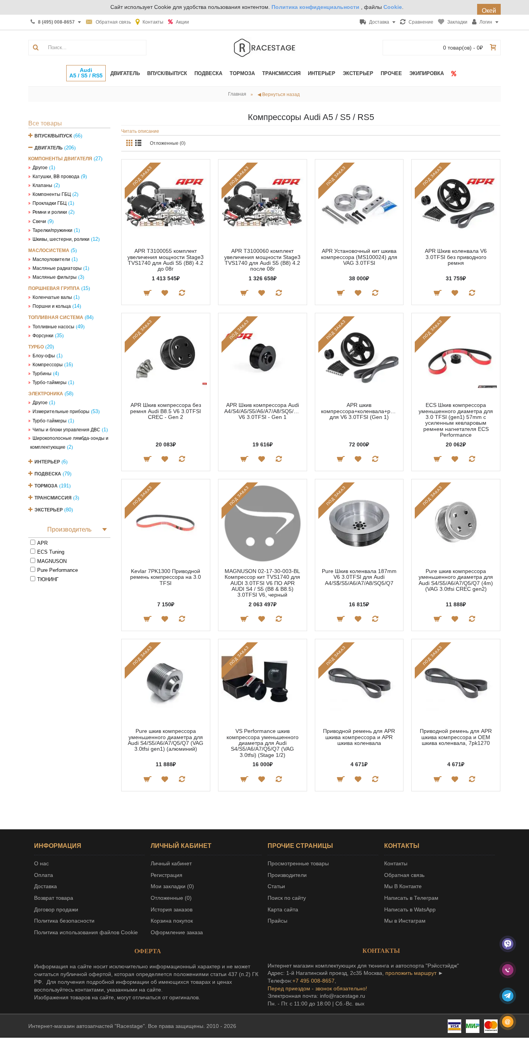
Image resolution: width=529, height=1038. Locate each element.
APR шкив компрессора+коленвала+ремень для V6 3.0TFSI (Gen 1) (360, 411)
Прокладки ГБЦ (50, 203)
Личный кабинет (171, 863)
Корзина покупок (172, 921)
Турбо (36, 347)
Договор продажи (56, 909)
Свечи (39, 221)
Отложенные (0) (167, 143)
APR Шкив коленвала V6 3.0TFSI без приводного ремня (456, 257)
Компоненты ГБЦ (52, 194)
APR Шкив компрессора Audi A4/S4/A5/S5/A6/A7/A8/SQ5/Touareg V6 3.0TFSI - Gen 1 (264, 411)
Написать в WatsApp (410, 909)
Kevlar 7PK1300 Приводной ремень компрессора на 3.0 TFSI (165, 577)
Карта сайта (283, 909)
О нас (41, 863)
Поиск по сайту (287, 898)
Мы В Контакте (403, 886)
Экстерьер (48, 510)
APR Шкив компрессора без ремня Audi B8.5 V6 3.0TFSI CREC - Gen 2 (165, 411)
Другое (40, 167)
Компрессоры (48, 364)
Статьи (276, 886)
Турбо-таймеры (50, 382)
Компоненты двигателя (60, 158)
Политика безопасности (64, 921)
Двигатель (48, 148)
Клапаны (42, 185)
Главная (237, 94)
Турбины (42, 373)
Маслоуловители (51, 259)
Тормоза (46, 486)
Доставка (45, 886)
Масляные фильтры (55, 277)
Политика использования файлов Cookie (86, 932)
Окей (489, 10)
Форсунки (43, 335)
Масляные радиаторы (57, 268)
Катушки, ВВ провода (56, 176)
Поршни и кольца (52, 306)
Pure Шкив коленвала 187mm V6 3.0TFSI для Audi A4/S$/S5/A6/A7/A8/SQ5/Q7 (359, 577)
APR (42, 543)
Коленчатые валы (52, 297)
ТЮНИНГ (47, 579)
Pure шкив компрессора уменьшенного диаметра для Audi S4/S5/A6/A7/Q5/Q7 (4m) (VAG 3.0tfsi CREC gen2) (456, 580)
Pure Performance (57, 570)
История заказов (171, 909)
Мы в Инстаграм (405, 921)
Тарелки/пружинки (52, 230)
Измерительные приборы (61, 411)
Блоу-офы (44, 356)
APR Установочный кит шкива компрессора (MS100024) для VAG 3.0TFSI (359, 257)
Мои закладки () (172, 886)
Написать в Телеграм (411, 898)
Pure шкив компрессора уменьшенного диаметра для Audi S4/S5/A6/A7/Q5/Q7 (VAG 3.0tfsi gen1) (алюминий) (165, 740)
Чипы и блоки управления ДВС (66, 429)
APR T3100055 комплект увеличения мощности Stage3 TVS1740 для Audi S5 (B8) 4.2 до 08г (165, 260)
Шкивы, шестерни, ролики (61, 239)
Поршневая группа (54, 288)
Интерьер (47, 462)
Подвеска (47, 474)
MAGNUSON (52, 561)
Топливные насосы (53, 326)
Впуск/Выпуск (53, 136)
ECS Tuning (50, 552)
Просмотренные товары (298, 863)
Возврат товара (53, 898)
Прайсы (277, 921)
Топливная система (55, 317)
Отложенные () (171, 898)
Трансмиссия (53, 498)
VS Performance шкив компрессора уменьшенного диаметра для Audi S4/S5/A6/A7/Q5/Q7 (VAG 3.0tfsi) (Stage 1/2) (263, 743)
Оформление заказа (177, 932)
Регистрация (166, 875)
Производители (287, 875)
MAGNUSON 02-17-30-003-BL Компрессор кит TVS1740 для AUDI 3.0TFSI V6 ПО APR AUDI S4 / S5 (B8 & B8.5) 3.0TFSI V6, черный (262, 583)
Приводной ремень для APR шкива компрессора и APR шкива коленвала (359, 737)
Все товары (45, 123)
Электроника (45, 393)
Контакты (395, 863)
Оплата (43, 875)
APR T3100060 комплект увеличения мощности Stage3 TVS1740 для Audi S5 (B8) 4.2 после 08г (262, 260)
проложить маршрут (410, 973)
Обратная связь (404, 875)
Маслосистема (48, 250)
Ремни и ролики (50, 212)
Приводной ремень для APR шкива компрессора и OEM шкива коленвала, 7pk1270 (456, 737)
